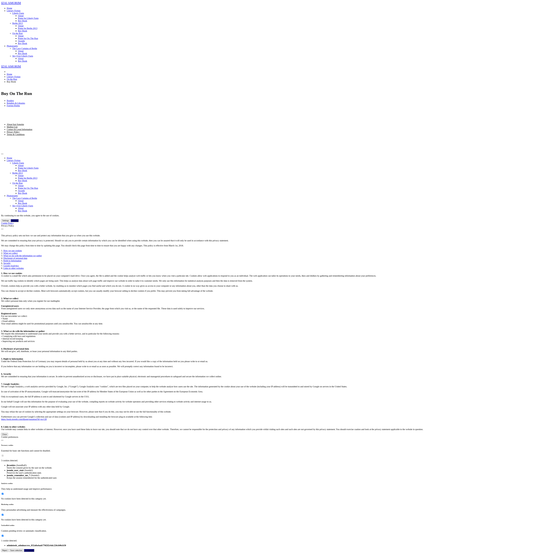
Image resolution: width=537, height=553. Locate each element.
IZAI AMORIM (11, 3)
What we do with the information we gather (22, 255)
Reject (4, 550)
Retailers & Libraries (16, 103)
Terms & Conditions (16, 134)
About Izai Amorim (15, 124)
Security (7, 263)
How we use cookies (12, 250)
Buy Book (22, 21)
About (20, 16)
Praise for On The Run (28, 38)
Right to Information (12, 261)
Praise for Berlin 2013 (27, 28)
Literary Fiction (13, 11)
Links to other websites (13, 268)
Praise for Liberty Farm (28, 18)
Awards (21, 41)
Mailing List (12, 127)
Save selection (16, 550)
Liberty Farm (18, 13)
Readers (10, 100)
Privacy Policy (13, 132)
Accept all (29, 550)
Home (9, 8)
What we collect (10, 253)
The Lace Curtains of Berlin (24, 48)
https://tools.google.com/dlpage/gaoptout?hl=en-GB (24, 419)
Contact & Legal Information (19, 129)
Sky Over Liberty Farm (22, 56)
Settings (5, 221)
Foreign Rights (13, 105)
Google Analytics (11, 266)
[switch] (2, 456)
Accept (14, 221)
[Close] (2, 440)
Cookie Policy (7, 223)
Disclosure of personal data (15, 258)
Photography (12, 46)
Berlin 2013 (17, 23)
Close (4, 434)
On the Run (17, 33)
